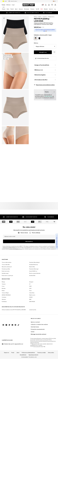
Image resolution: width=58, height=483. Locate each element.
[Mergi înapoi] (4, 18)
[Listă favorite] (52, 5)
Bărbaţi (8, 4)
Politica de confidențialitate (28, 352)
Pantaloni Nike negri (33, 269)
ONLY (30, 286)
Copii (13, 4)
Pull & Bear (4, 301)
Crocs (3, 286)
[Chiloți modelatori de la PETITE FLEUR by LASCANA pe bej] (15, 108)
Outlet (5, 1)
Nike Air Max (32, 266)
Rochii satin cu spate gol (7, 275)
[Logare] (46, 5)
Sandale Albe (32, 275)
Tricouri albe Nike (6, 264)
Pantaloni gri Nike (6, 269)
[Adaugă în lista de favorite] (54, 52)
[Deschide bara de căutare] (54, 9)
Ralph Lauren (32, 295)
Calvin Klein (31, 292)
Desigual (31, 281)
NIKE (30, 299)
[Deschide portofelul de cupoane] (43, 5)
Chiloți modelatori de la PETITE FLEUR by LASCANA (14, 309)
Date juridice (51, 352)
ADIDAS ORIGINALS (6, 295)
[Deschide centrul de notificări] (49, 5)
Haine (39, 16)
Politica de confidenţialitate (9, 247)
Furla (30, 290)
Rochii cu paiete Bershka (34, 273)
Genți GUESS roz (33, 271)
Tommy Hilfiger (5, 292)
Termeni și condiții (41, 352)
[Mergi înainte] (52, 9)
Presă (12, 352)
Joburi (17, 352)
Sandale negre (5, 273)
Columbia (4, 297)
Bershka (3, 288)
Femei (3, 4)
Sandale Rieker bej (33, 264)
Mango (3, 281)
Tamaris (4, 284)
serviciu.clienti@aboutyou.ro (16, 249)
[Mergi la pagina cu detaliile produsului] (35, 38)
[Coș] (55, 5)
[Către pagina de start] (10, 319)
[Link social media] (3, 325)
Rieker (3, 290)
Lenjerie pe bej (32, 309)
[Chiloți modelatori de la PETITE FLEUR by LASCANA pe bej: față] (15, 34)
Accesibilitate (23, 354)
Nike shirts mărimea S (7, 266)
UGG (30, 288)
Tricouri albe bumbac (6, 262)
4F (29, 284)
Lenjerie (45, 16)
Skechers (4, 299)
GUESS (30, 297)
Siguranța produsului (33, 354)
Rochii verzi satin (5, 271)
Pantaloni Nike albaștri (34, 262)
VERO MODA (32, 301)
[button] (45, 46)
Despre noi (6, 352)
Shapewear (51, 16)
